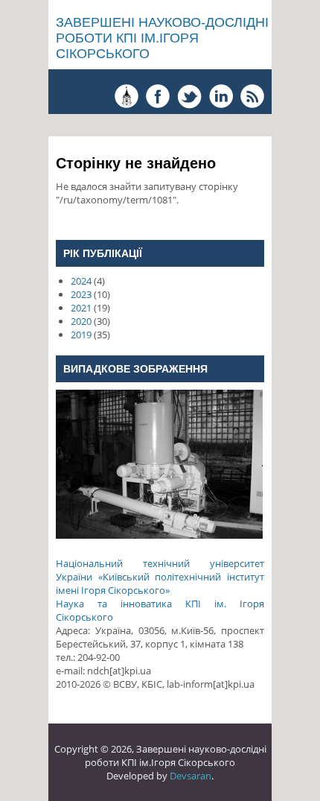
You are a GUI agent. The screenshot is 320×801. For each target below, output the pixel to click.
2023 (81, 294)
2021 (81, 307)
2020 (81, 321)
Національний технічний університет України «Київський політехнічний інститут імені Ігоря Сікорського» (160, 577)
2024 (81, 281)
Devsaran (190, 775)
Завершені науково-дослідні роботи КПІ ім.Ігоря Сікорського (162, 38)
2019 (81, 334)
